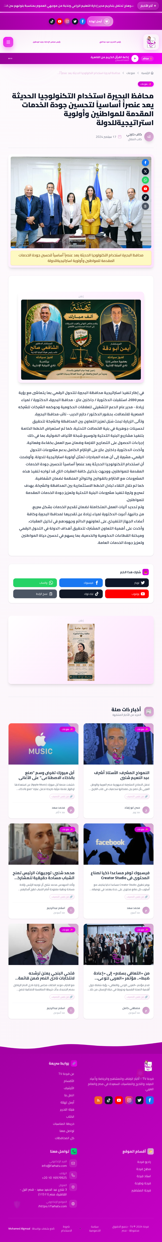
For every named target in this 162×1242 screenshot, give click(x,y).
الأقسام (69, 1080)
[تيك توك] (52, 21)
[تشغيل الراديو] (134, 58)
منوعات (130, 73)
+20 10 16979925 (54, 1178)
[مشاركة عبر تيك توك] (145, 197)
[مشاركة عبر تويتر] (145, 171)
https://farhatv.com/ (52, 1206)
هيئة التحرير (67, 1109)
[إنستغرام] (67, 21)
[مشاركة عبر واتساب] (145, 180)
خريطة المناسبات (63, 1123)
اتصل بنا (69, 1095)
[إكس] (139, 1100)
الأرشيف (69, 1088)
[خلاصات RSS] (98, 1100)
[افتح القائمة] (8, 42)
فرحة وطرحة (143, 1183)
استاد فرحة (144, 1176)
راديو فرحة (144, 1161)
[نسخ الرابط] (145, 206)
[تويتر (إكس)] (75, 21)
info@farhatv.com (54, 1166)
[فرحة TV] (151, 42)
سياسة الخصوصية (95, 1228)
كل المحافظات (64, 1138)
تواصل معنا (66, 1130)
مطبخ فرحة (143, 1168)
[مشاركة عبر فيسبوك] (145, 162)
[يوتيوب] (60, 21)
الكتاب (70, 1116)
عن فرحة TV (66, 1073)
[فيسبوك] (82, 21)
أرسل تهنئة (67, 1102)
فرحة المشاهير (141, 1190)
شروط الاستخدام (66, 1228)
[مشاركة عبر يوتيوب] (145, 188)
